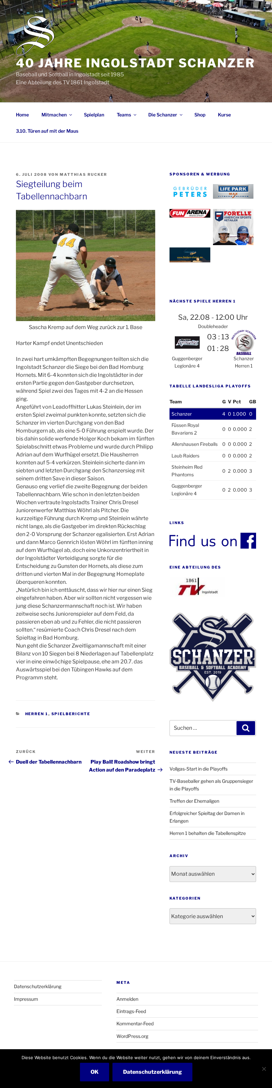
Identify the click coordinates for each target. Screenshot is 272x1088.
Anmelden (127, 999)
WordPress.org (132, 1036)
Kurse (224, 114)
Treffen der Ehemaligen (194, 801)
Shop (199, 114)
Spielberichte (71, 714)
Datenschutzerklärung (37, 986)
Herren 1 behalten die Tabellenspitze (208, 833)
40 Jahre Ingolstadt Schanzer (135, 63)
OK (95, 1072)
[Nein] (263, 1068)
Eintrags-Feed (131, 1011)
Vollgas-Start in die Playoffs (199, 769)
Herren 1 (36, 714)
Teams (124, 114)
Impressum (26, 999)
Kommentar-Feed (135, 1023)
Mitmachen (54, 114)
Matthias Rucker (83, 174)
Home (22, 114)
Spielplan (94, 114)
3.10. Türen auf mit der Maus (47, 131)
